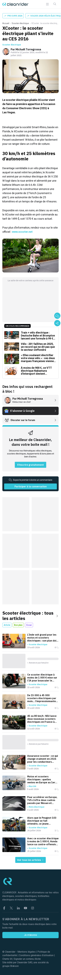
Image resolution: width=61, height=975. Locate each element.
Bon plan (18, 625)
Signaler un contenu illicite (27, 958)
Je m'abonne (30, 935)
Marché (32, 786)
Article (7, 625)
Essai (29, 625)
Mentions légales (26, 951)
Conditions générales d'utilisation (36, 955)
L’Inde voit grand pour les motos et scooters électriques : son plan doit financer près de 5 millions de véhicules (42, 637)
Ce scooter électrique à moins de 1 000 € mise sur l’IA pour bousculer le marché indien (42, 677)
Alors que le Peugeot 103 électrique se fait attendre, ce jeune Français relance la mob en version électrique (42, 820)
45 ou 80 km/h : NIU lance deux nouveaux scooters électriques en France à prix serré (42, 718)
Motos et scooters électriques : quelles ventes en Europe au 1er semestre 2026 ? (41, 779)
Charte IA (7, 958)
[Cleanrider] (15, 4)
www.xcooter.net (22, 231)
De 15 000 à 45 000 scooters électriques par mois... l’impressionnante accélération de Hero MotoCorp (41, 698)
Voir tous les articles (29, 859)
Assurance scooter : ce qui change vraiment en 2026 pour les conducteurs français (42, 758)
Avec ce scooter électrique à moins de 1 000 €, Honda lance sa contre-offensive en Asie (43, 841)
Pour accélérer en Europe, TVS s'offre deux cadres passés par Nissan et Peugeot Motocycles (42, 800)
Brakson (14, 966)
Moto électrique (36, 807)
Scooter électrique (20, 23)
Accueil (5, 23)
